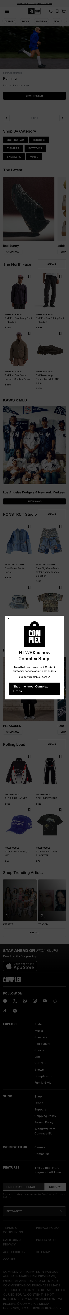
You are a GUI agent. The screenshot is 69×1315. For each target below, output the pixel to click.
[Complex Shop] (34, 11)
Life (37, 1056)
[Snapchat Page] (55, 1001)
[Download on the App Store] (20, 964)
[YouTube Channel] (45, 1001)
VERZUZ (40, 1063)
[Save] (29, 276)
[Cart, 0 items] (63, 11)
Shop (38, 1096)
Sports (39, 1050)
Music (38, 1031)
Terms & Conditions (13, 1229)
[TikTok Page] (5, 1011)
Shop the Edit (34, 95)
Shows (39, 1069)
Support (40, 1109)
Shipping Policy (45, 1116)
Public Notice (47, 1240)
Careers (39, 1147)
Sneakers (40, 1037)
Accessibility (14, 1252)
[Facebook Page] (5, 1001)
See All (34, 932)
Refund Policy (43, 1122)
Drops (38, 1103)
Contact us (41, 1154)
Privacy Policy (48, 1227)
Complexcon (43, 1076)
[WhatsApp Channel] (25, 1001)
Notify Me (55, 1186)
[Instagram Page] (35, 1001)
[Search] (51, 11)
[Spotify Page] (15, 1011)
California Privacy (12, 1242)
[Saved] (57, 11)
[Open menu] (7, 11)
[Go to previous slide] (6, 118)
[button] (34, 69)
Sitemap (43, 1252)
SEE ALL (52, 264)
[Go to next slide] (62, 118)
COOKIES (9, 1259)
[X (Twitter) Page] (15, 1001)
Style (38, 1024)
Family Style (42, 1082)
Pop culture (42, 1044)
